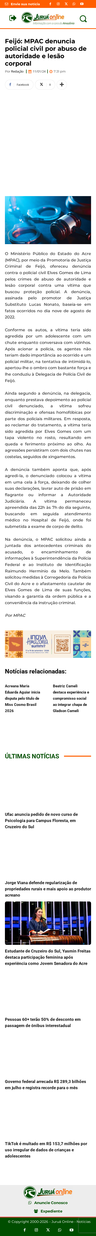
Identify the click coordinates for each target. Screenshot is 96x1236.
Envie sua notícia (25, 4)
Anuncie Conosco (51, 1202)
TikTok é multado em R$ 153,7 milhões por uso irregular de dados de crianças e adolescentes (46, 1150)
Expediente (51, 1211)
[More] (62, 85)
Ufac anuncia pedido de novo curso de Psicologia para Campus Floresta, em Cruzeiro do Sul (41, 820)
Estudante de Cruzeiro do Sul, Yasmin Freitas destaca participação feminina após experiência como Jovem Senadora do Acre (48, 957)
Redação (17, 71)
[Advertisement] (48, 142)
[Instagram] (58, 4)
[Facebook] (50, 4)
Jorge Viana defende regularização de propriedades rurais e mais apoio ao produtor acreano (48, 889)
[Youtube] (82, 4)
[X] (66, 4)
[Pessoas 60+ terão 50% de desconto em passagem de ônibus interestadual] (48, 991)
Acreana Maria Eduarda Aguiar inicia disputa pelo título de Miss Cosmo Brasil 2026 (22, 698)
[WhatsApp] (74, 4)
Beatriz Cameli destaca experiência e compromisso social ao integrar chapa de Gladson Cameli (71, 698)
